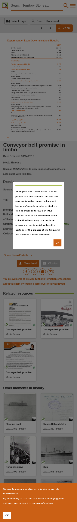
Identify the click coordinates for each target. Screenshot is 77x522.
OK (57, 243)
